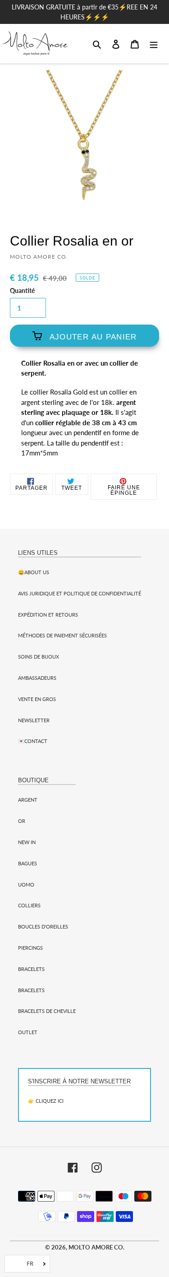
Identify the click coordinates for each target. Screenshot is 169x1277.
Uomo (26, 884)
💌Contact (32, 741)
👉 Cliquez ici (46, 1101)
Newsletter (34, 720)
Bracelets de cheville (47, 1011)
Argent (27, 800)
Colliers (29, 905)
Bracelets (31, 969)
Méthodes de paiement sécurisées (62, 635)
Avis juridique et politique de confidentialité (79, 593)
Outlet (27, 1032)
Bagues (27, 863)
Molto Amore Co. (96, 1247)
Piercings (30, 948)
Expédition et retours (48, 615)
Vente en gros (37, 699)
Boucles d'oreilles (43, 926)
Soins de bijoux (38, 656)
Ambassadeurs (37, 678)
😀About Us (33, 572)
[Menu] (153, 43)
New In (27, 842)
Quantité (22, 290)
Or (21, 821)
